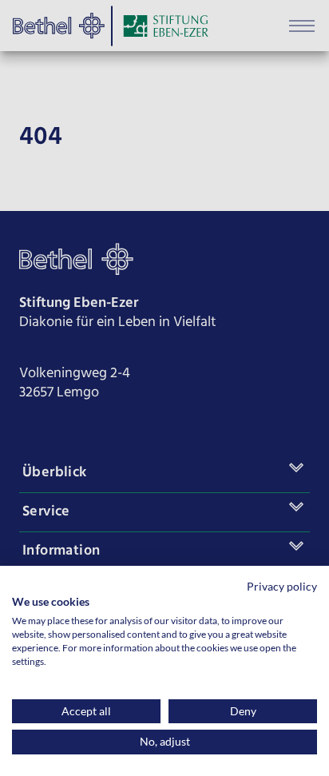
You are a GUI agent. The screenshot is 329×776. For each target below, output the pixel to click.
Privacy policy (282, 586)
